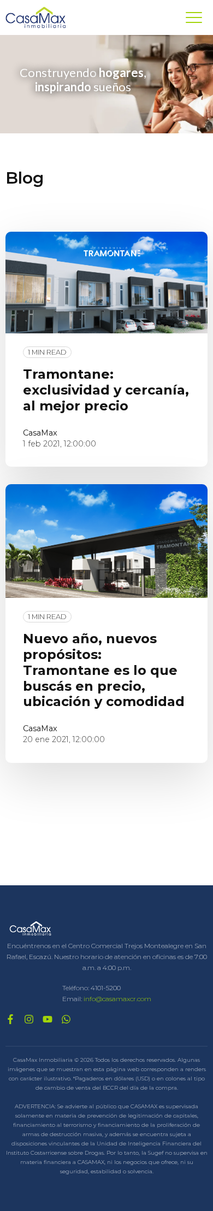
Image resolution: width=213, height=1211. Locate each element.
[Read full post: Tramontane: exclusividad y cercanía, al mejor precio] (106, 282)
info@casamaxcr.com (117, 999)
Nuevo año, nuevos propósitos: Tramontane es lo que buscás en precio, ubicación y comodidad (104, 670)
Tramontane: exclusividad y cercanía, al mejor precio (106, 390)
